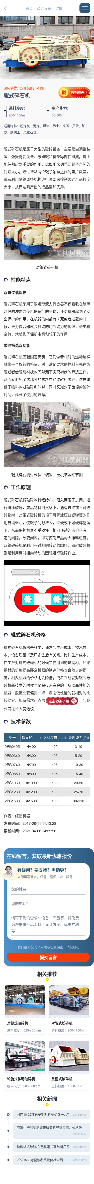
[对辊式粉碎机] (69, 1000)
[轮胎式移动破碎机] (25, 1056)
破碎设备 (44, 8)
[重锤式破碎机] (69, 1056)
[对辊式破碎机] (25, 1000)
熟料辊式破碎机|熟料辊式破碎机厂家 (43, 1146)
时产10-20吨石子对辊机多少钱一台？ (43, 1114)
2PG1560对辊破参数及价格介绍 (40, 1159)
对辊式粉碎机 (61, 1023)
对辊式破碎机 (17, 1023)
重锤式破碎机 (61, 1079)
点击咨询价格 (58, 701)
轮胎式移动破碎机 (21, 1079)
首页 (29, 8)
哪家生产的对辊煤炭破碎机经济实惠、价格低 (49, 1127)
